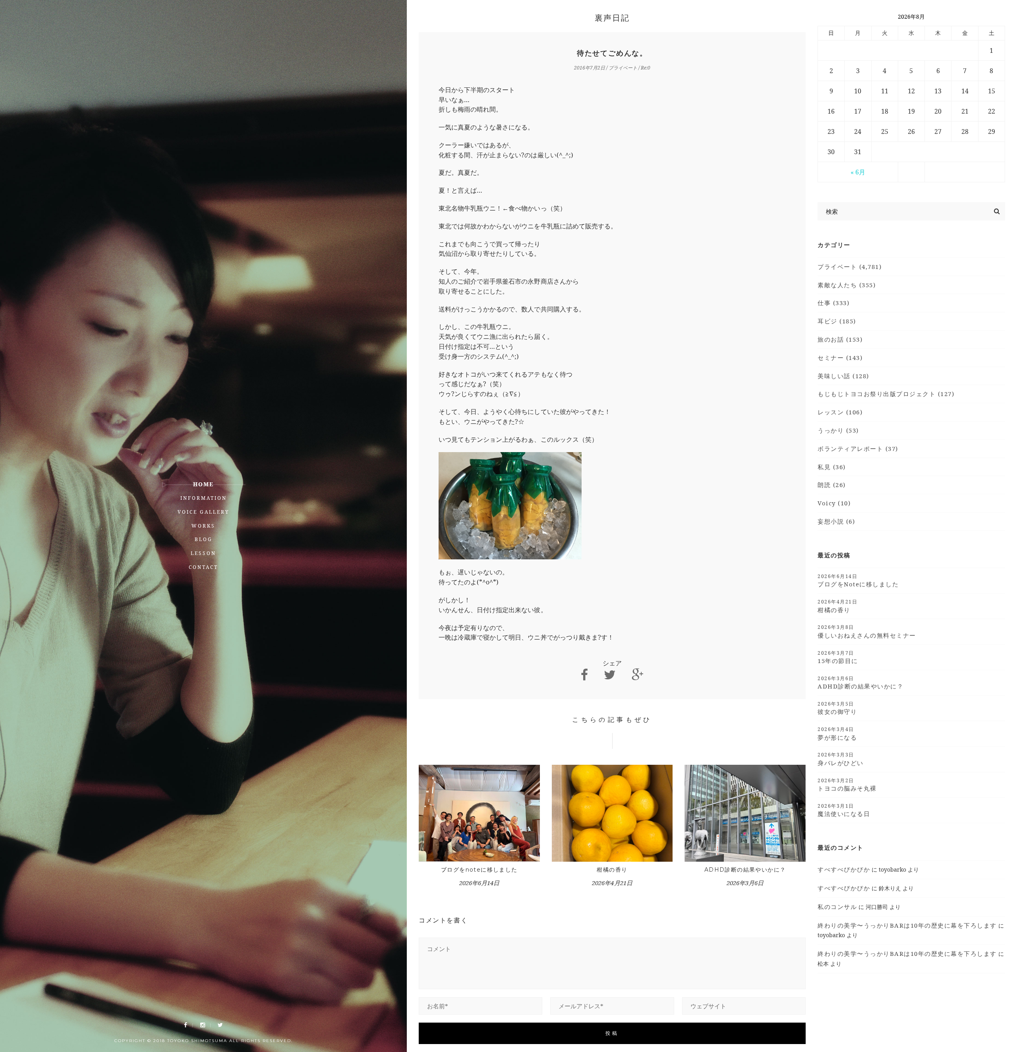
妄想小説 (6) (836, 521)
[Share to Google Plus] (638, 674)
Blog (204, 539)
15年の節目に (838, 657)
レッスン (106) (840, 412)
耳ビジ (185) (837, 321)
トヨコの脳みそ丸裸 (847, 784)
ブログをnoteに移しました (479, 869)
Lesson (203, 553)
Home (203, 484)
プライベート (623, 67)
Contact (203, 567)
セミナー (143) (840, 358)
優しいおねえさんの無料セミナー (867, 631)
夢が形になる (837, 733)
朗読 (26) (832, 485)
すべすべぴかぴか (844, 869)
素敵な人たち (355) (847, 285)
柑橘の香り (612, 869)
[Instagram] (202, 1025)
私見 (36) (832, 467)
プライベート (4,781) (850, 267)
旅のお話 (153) (840, 339)
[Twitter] (220, 1025)
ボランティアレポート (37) (858, 449)
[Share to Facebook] (584, 674)
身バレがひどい (841, 758)
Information (203, 498)
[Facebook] (185, 1025)
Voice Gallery (204, 512)
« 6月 (858, 172)
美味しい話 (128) (843, 376)
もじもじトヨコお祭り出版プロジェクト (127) (886, 394)
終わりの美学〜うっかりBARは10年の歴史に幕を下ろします (907, 925)
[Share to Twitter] (610, 674)
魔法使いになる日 (844, 810)
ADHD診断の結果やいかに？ (745, 869)
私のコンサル (837, 907)
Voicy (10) (834, 503)
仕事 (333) (833, 303)
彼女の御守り (837, 708)
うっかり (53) (838, 430)
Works (203, 525)
